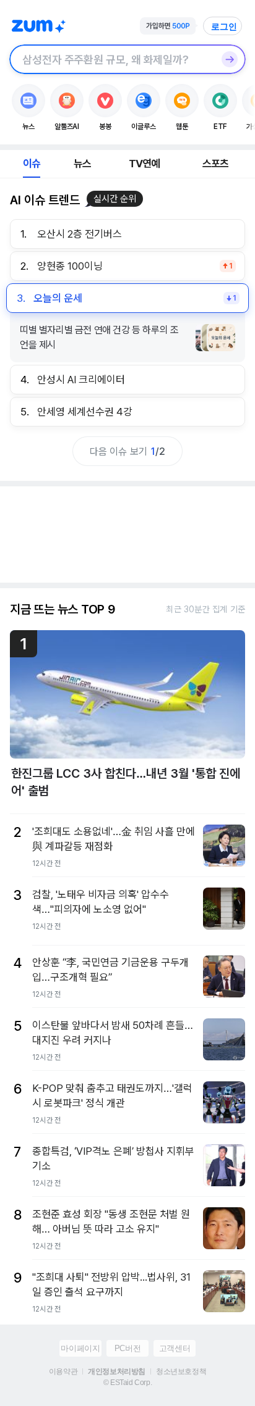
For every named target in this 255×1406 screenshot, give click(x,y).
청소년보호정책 (181, 1371)
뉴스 (82, 163)
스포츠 (215, 163)
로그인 (224, 26)
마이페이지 (80, 1348)
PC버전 (127, 1348)
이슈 (31, 163)
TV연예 (144, 163)
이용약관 (63, 1371)
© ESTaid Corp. (127, 1382)
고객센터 (174, 1348)
